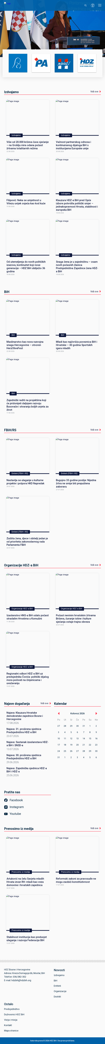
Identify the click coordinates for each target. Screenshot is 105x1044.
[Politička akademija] (41, 63)
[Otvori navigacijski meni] (100, 5)
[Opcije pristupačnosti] (92, 5)
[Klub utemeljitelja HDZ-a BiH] (87, 63)
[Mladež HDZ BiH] (64, 63)
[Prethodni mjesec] (59, 713)
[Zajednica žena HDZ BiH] (18, 63)
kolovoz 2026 (77, 713)
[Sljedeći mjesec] (96, 713)
